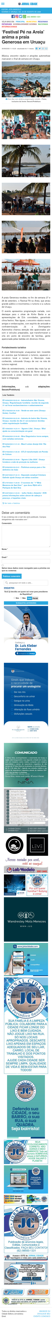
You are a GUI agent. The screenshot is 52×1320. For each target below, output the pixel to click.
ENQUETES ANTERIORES (26, 603)
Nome (5, 549)
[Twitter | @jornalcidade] (20, 16)
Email (5, 557)
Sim (17, 598)
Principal (20, 21)
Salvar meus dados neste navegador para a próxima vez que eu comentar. (26, 569)
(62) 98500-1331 (34, 16)
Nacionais (43, 24)
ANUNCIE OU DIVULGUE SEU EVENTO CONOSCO (42, 1313)
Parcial (35, 598)
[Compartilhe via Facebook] (36, 48)
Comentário (7, 523)
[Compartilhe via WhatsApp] (43, 48)
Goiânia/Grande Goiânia (25, 24)
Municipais (31, 21)
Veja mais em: (8, 21)
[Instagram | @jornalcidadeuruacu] (16, 16)
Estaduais (7, 24)
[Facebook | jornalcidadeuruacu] (13, 16)
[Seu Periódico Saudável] (27, 3)
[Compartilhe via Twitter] (39, 48)
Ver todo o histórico (12, 503)
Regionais (43, 21)
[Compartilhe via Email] (46, 48)
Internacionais (9, 26)
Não (24, 598)
